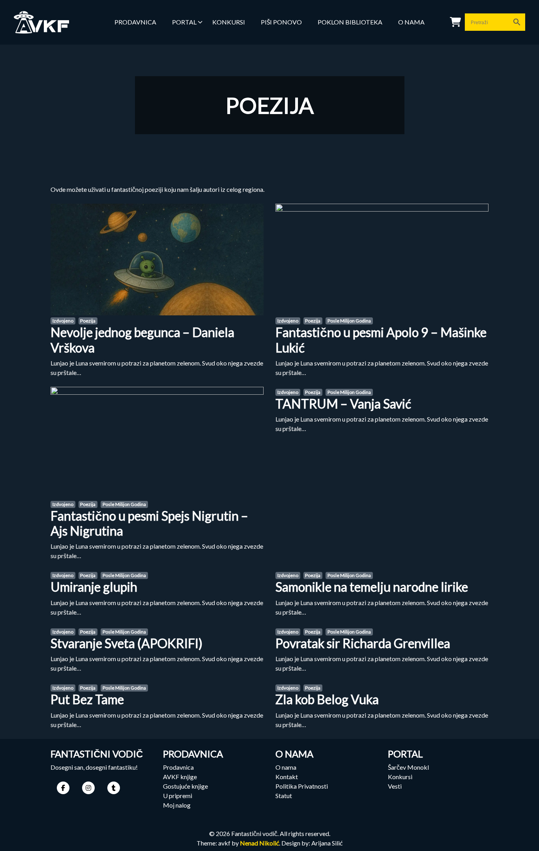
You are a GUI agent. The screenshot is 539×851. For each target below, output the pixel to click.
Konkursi (400, 776)
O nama (411, 22)
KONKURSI (228, 22)
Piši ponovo (281, 22)
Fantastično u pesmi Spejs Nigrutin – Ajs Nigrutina (149, 523)
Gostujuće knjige (185, 786)
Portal (184, 22)
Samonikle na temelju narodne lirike (371, 586)
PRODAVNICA (135, 22)
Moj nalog (177, 805)
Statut (283, 795)
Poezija (87, 321)
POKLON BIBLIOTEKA (350, 22)
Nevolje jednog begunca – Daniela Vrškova (142, 339)
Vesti (395, 786)
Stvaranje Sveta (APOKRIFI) (126, 643)
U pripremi (177, 795)
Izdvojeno (62, 321)
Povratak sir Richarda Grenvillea (362, 643)
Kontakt (286, 776)
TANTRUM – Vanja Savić (343, 403)
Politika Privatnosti (301, 786)
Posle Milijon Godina (349, 321)
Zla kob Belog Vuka (327, 699)
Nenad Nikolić (259, 843)
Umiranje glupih (94, 586)
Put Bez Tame (87, 699)
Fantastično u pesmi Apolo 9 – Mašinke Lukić (381, 339)
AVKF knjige (180, 776)
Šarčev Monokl (408, 767)
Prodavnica (178, 767)
